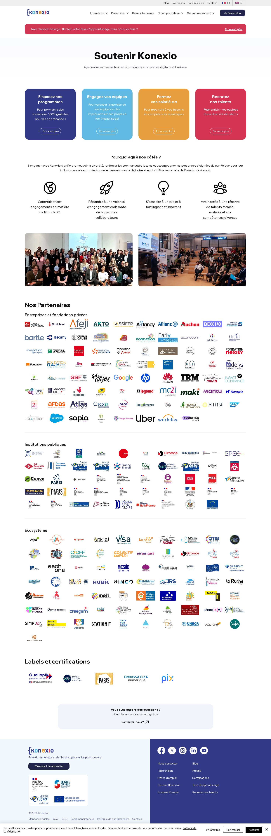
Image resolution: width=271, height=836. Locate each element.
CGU (64, 819)
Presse (196, 770)
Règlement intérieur (82, 819)
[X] (172, 750)
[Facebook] (161, 750)
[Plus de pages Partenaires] (127, 13)
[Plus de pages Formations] (106, 13)
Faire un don (165, 770)
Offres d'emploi (167, 778)
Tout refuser (233, 830)
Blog (195, 763)
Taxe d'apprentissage (205, 785)
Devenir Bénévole (169, 785)
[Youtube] (204, 750)
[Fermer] (266, 829)
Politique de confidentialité (113, 819)
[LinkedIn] (193, 750)
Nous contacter (167, 763)
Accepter (254, 830)
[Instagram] (183, 750)
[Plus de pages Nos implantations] (182, 13)
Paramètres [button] (213, 830)
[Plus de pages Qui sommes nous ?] (213, 13)
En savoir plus (233, 29)
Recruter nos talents (205, 792)
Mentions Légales (39, 819)
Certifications (200, 778)
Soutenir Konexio (168, 792)
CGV (56, 819)
